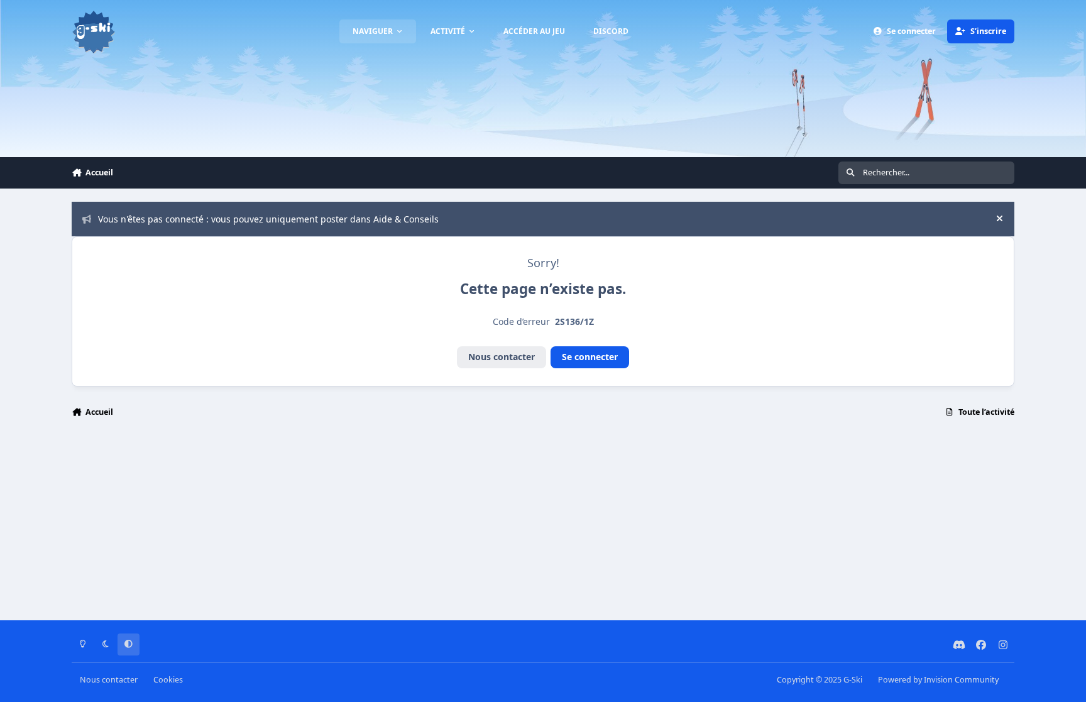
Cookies (168, 679)
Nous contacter (501, 357)
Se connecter (590, 357)
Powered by (938, 679)
